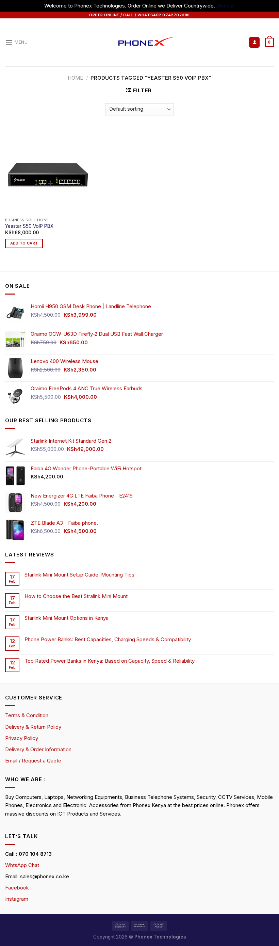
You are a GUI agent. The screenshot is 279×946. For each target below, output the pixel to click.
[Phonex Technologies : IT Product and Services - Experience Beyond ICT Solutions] (139, 42)
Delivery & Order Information (38, 749)
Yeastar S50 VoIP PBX (29, 226)
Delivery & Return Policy (33, 727)
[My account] (254, 42)
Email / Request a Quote (33, 760)
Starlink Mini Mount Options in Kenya (66, 618)
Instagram (16, 899)
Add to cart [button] (24, 243)
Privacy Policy (21, 738)
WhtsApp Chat (22, 865)
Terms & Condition (26, 715)
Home (75, 78)
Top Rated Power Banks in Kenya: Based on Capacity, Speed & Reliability (110, 661)
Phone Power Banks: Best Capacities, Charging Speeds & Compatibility (107, 639)
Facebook (17, 887)
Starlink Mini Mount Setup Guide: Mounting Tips (79, 575)
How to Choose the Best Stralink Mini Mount (76, 596)
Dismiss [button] (225, 5)
